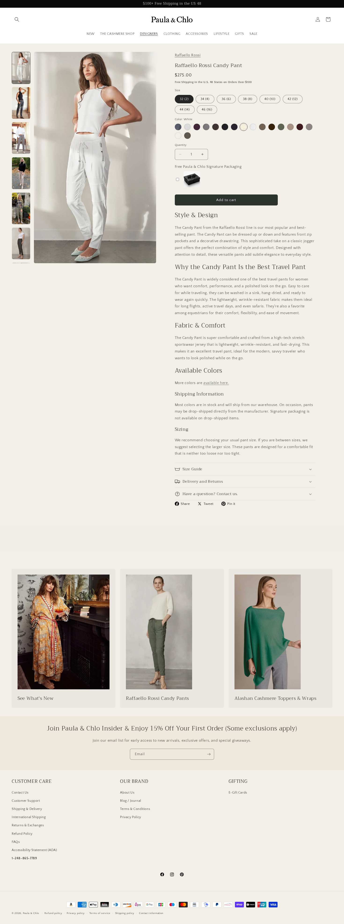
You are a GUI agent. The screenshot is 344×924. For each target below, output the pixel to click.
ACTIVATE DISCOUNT (204, 490)
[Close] (229, 428)
